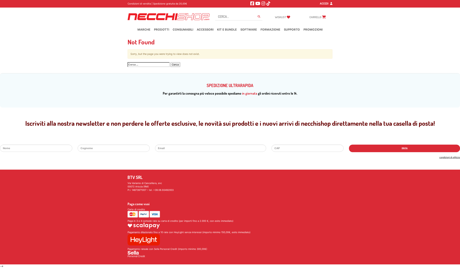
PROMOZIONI (313, 29)
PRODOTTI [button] (161, 29)
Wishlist (281, 17)
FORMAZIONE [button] (270, 29)
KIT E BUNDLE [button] (227, 29)
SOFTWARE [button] (248, 29)
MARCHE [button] (143, 29)
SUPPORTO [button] (292, 29)
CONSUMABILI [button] (183, 29)
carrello (315, 17)
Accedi (324, 3)
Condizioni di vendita (139, 3)
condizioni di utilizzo (449, 157)
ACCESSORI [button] (205, 29)
